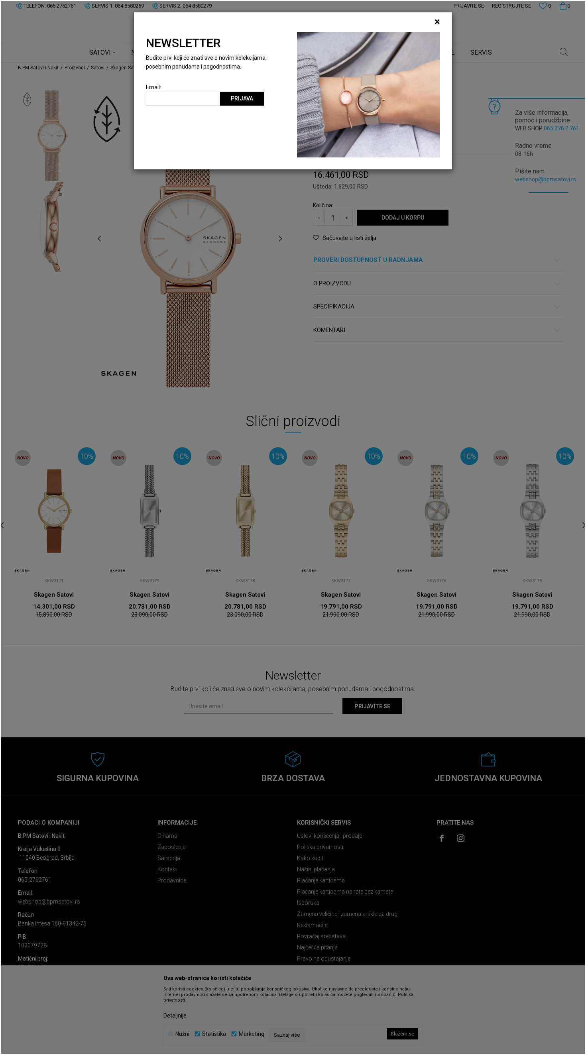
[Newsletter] (368, 94)
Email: (153, 87)
